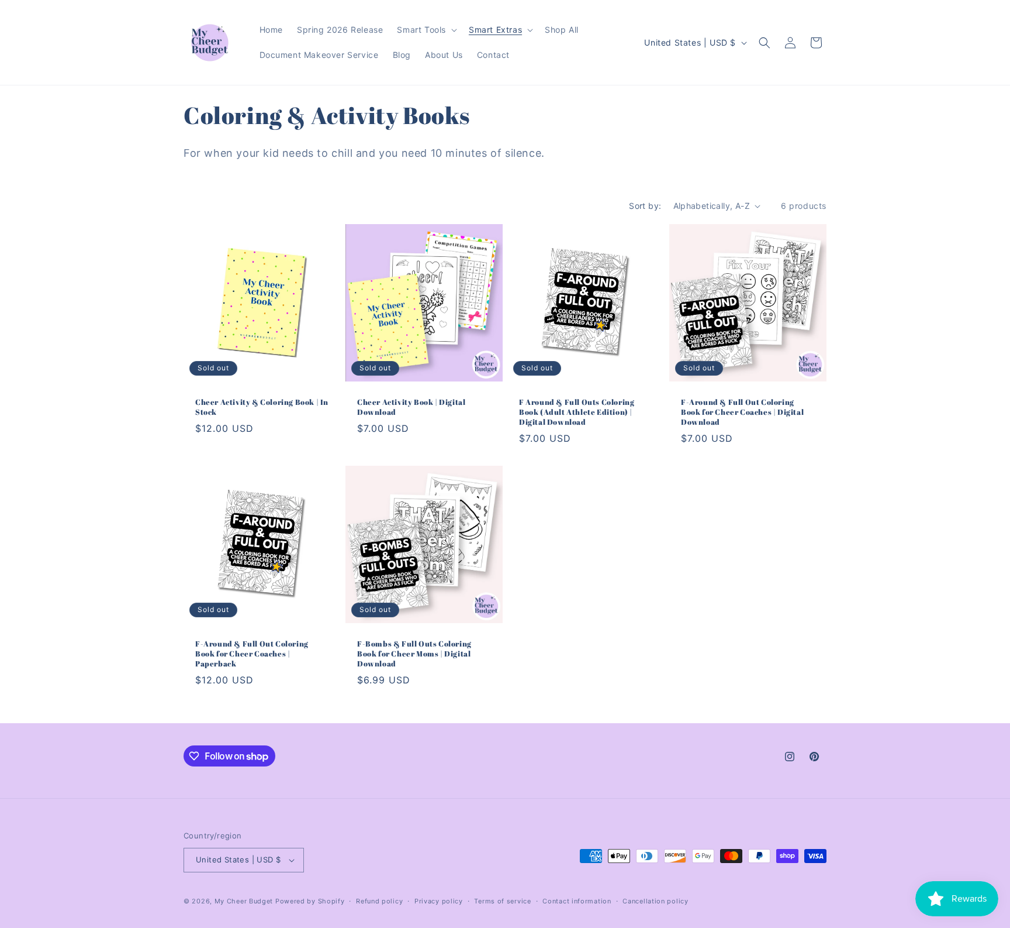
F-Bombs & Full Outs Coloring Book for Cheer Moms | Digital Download (414, 654)
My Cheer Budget (244, 901)
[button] (426, 30)
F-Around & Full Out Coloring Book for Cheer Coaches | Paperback (252, 654)
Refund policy (379, 901)
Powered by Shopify (310, 901)
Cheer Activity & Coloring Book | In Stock (261, 407)
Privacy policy (438, 901)
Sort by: (645, 206)
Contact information (576, 901)
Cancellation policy (655, 901)
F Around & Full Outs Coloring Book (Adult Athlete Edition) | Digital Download (576, 412)
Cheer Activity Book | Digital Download (411, 407)
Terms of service (502, 901)
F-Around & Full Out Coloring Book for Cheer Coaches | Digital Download (742, 412)
